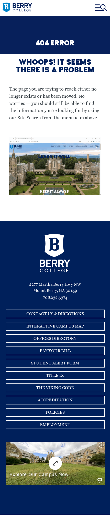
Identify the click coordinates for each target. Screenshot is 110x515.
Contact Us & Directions (55, 314)
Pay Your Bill (55, 351)
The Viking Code (55, 388)
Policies (55, 412)
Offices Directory (55, 338)
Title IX (55, 375)
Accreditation (55, 400)
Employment (55, 425)
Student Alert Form (55, 363)
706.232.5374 (55, 297)
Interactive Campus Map (55, 326)
